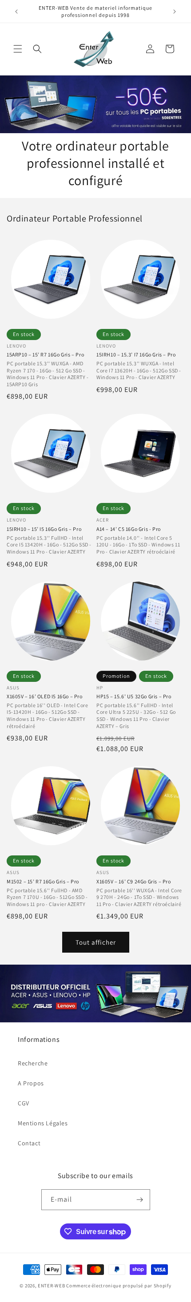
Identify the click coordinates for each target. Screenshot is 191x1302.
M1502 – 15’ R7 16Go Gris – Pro (43, 881)
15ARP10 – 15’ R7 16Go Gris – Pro (45, 354)
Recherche (33, 1063)
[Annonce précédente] (16, 11)
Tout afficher (96, 942)
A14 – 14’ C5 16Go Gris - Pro (128, 529)
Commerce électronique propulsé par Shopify (118, 1285)
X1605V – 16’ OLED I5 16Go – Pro (45, 696)
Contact (29, 1143)
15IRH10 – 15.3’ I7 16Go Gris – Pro (135, 354)
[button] (18, 49)
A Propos (31, 1083)
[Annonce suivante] (174, 11)
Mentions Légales (43, 1123)
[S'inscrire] (140, 1199)
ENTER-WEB (51, 1285)
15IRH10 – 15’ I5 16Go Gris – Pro (44, 529)
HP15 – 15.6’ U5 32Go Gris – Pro (133, 696)
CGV (23, 1103)
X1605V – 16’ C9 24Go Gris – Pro (133, 881)
